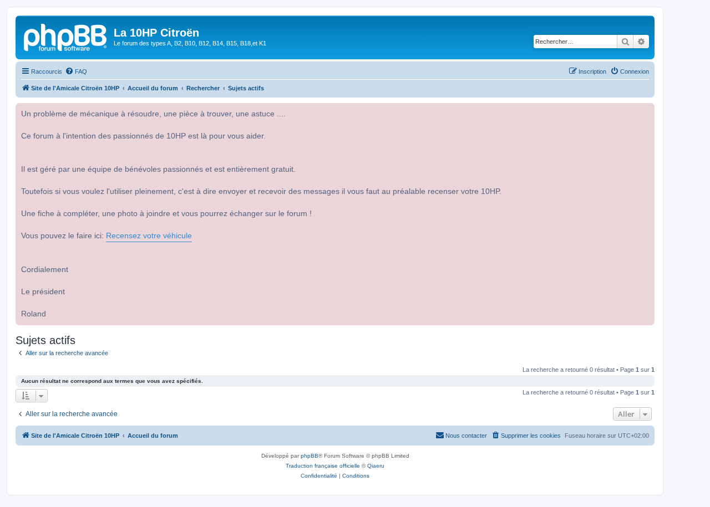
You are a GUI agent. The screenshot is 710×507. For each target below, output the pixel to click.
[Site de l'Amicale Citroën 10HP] (66, 36)
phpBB (309, 456)
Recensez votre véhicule (149, 236)
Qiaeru (375, 466)
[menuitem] (76, 71)
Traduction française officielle (323, 466)
